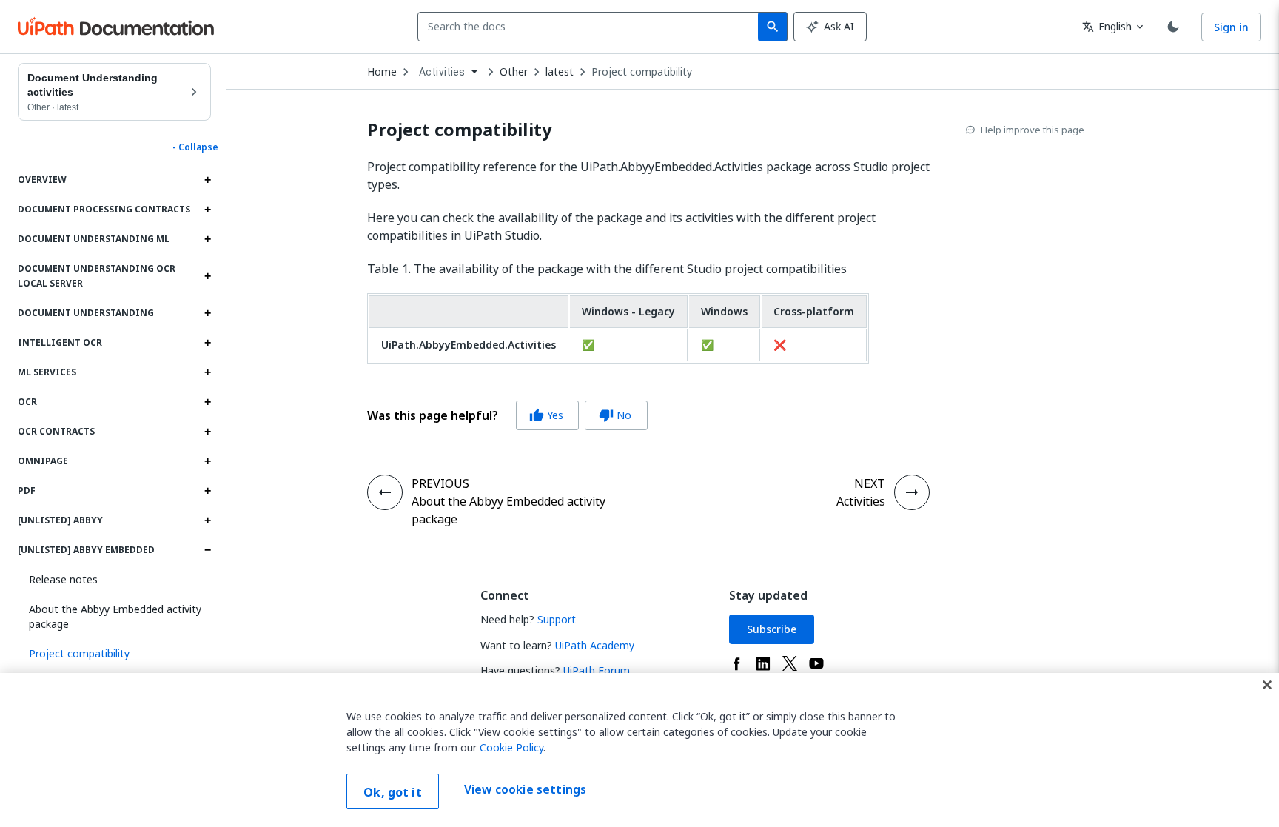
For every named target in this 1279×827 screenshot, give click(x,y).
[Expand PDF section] (207, 491)
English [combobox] (1107, 26)
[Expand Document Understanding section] (207, 313)
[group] (507, 415)
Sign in (1231, 27)
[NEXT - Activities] (912, 492)
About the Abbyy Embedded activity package (115, 616)
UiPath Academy (594, 645)
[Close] (1267, 684)
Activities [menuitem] (442, 72)
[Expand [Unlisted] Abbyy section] (207, 520)
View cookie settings (525, 790)
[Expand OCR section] (207, 402)
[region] (639, 750)
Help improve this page (1032, 129)
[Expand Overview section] (207, 180)
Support (556, 619)
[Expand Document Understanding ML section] (207, 239)
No (615, 415)
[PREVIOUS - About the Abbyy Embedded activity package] (385, 492)
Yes (546, 415)
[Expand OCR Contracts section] (207, 431)
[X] (789, 663)
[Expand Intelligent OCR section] (207, 342)
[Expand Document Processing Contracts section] (207, 209)
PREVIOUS (440, 483)
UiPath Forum (596, 670)
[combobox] (591, 26)
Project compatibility (641, 72)
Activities (860, 501)
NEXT (869, 483)
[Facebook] (736, 663)
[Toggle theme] (1173, 26)
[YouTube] (816, 663)
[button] (114, 654)
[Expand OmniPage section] (207, 461)
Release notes (63, 579)
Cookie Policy (511, 747)
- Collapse (195, 147)
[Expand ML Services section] (207, 372)
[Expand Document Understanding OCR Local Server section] (207, 276)
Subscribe (771, 629)
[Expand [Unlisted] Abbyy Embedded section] (207, 550)
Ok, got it (392, 792)
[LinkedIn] (763, 663)
